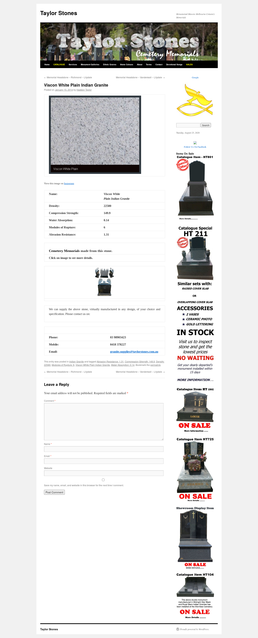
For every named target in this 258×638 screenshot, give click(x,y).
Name (48, 443)
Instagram (69, 183)
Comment (50, 400)
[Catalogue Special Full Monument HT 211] (195, 381)
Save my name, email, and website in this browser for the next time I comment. (84, 485)
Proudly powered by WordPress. (194, 629)
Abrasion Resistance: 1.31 (110, 361)
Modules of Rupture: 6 (63, 364)
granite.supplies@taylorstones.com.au (134, 351)
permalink (155, 364)
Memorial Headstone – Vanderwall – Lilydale (140, 77)
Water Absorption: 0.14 (122, 364)
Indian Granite (76, 361)
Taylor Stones (58, 13)
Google (195, 77)
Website (48, 468)
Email (47, 456)
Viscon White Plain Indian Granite (93, 364)
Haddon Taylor (84, 89)
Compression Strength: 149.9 (140, 361)
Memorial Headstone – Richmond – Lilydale (68, 77)
